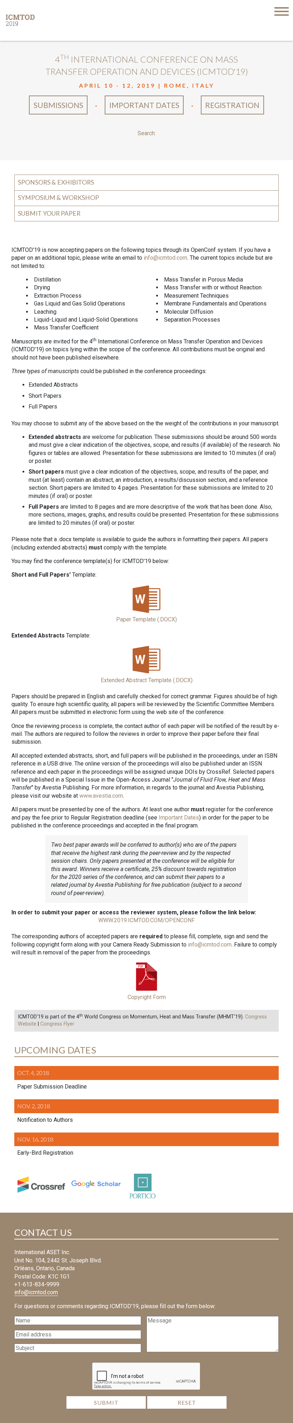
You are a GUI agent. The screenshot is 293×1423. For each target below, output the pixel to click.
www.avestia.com (101, 795)
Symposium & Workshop (58, 197)
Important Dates (144, 105)
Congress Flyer (57, 1024)
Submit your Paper (49, 213)
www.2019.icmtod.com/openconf (146, 920)
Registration (232, 105)
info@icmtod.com (165, 257)
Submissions (58, 105)
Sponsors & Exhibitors (56, 182)
